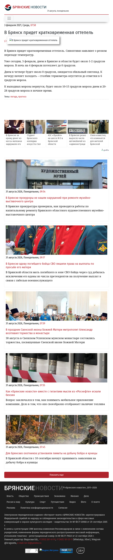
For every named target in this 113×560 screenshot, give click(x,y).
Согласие (62, 507)
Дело (86, 496)
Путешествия (57, 502)
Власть (10, 496)
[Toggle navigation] (9, 18)
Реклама (11, 507)
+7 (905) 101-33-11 (64, 539)
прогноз (22, 96)
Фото (83, 502)
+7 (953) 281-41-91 (47, 539)
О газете (95, 502)
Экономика (59, 496)
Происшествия (41, 496)
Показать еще (57, 474)
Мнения (75, 496)
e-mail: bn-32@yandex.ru (29, 543)
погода (13, 96)
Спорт (43, 502)
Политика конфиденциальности (36, 507)
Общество (24, 496)
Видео (72, 502)
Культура (29, 502)
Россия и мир (13, 502)
